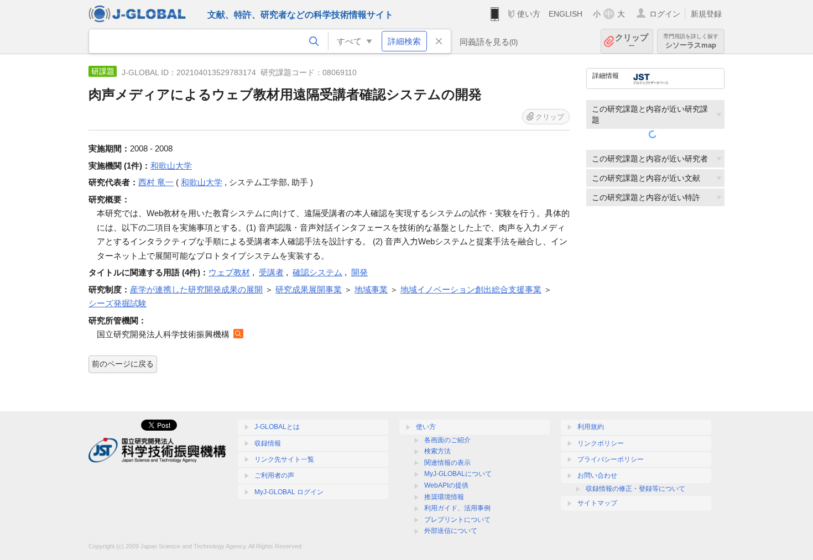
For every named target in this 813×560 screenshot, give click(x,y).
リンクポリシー (600, 443)
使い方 (528, 13)
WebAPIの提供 (446, 485)
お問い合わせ (597, 475)
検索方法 (437, 451)
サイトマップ (597, 503)
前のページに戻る (123, 363)
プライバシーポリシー (610, 459)
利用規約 (590, 427)
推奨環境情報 (444, 497)
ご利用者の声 (274, 475)
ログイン (664, 13)
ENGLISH (565, 13)
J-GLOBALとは (277, 427)
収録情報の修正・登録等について (635, 489)
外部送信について (450, 531)
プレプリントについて (457, 520)
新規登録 (706, 13)
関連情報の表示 (447, 463)
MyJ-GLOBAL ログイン (289, 492)
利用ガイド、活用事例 (457, 508)
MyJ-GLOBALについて (458, 474)
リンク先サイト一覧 (284, 459)
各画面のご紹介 (447, 440)
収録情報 (267, 443)
